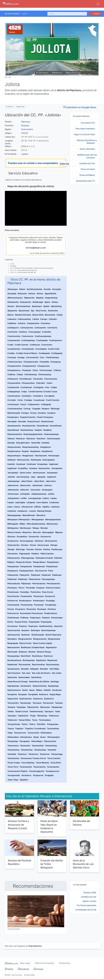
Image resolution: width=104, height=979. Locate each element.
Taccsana (36, 703)
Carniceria (52, 327)
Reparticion (51, 647)
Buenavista (50, 315)
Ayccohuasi (24, 310)
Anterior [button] (10, 106)
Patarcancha (34, 579)
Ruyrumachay (38, 664)
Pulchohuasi (13, 617)
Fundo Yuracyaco (45, 417)
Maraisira (40, 515)
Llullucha (55, 507)
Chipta (20, 374)
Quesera (25, 630)
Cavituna (23, 332)
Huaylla (25, 451)
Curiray (27, 408)
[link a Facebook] (23, 969)
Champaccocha (30, 362)
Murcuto (37, 532)
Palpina (10, 562)
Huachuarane (47, 421)
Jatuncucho (25, 485)
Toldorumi (12, 720)
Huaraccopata (53, 438)
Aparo (47, 302)
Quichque (35, 630)
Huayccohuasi (14, 447)
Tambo (10, 711)
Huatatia (45, 443)
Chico (35, 370)
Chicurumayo (45, 370)
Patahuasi (35, 575)
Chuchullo (38, 379)
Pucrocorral (13, 613)
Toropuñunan (13, 724)
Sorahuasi (57, 690)
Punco (10, 622)
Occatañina (22, 536)
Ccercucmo (46, 344)
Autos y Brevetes (87, 149)
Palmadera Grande (44, 558)
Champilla (44, 362)
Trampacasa (52, 724)
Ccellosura (35, 344)
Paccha (38, 549)
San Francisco (14, 673)
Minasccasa (52, 524)
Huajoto (38, 430)
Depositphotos (35, 946)
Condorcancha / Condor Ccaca (42, 391)
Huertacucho (41, 455)
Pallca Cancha (47, 553)
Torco (35, 720)
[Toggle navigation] (98, 3)
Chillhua (11, 374)
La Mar (24, 498)
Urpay (36, 737)
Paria (50, 570)
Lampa (53, 498)
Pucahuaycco (25, 600)
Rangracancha (25, 639)
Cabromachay (24, 319)
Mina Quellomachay (36, 524)
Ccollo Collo (53, 349)
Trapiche (19, 728)
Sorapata (22, 694)
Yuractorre (26, 775)
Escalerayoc (13, 417)
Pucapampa (50, 605)
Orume (33, 545)
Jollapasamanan (38, 494)
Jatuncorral (12, 485)
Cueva (23, 404)
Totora (25, 724)
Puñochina (36, 592)
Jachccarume (39, 472)
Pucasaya (41, 609)
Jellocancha (13, 489)
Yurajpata (49, 775)
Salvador (44, 669)
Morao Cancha (14, 532)
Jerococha (35, 489)
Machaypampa (14, 515)
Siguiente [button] (19, 106)
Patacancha (12, 575)
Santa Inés (12, 677)
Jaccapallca (56, 468)
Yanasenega (57, 754)
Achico (40, 293)
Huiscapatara (48, 460)
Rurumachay (24, 664)
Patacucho (25, 575)
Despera (45, 408)
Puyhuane (33, 626)
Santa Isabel (24, 677)
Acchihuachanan (34, 289)
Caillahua (11, 323)
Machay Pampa (44, 511)
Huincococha (23, 460)
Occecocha (34, 536)
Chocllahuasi (25, 379)
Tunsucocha (33, 733)
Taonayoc (48, 711)
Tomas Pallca (24, 720)
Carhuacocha (26, 327)
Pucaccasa (38, 596)
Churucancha (50, 379)
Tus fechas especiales (86, 905)
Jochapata (25, 494)
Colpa (24, 391)
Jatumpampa (13, 481)
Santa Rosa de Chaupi (17, 681)
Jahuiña (11, 477)
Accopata (56, 289)
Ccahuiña (46, 332)
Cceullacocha (13, 349)
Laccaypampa (34, 498)
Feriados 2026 (90, 892)
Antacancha (13, 302)
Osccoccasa (43, 545)
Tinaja (32, 715)
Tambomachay (36, 711)
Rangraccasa (54, 639)
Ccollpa (11, 353)
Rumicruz (48, 656)
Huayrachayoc (14, 455)
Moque (36, 528)
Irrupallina (23, 468)
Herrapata (12, 421)
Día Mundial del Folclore (81, 823)
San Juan (26, 673)
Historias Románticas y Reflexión (87, 141)
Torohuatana (45, 720)
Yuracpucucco (52, 771)
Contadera (26, 396)
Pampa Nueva (39, 562)
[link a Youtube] (38, 969)
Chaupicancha (14, 366)
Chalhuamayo (52, 357)
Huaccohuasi (33, 421)
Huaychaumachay (30, 447)
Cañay (60, 315)
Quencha (58, 626)
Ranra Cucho (26, 643)
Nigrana (59, 532)
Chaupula (26, 370)
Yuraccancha (26, 767)
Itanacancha (44, 468)
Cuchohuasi (13, 404)
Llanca (17, 507)
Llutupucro (22, 511)
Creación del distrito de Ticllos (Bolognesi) (51, 864)
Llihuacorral (27, 507)
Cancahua (45, 323)
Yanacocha (25, 745)
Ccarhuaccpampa (43, 336)
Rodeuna (23, 652)
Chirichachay (30, 374)
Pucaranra (20, 609)
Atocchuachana (23, 306)
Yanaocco (22, 754)
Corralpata (49, 396)
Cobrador (40, 383)
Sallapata (34, 669)
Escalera (42, 413)
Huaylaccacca (13, 451)
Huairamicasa (26, 430)
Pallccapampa (27, 558)
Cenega (21, 357)
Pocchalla (30, 588)
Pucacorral (50, 596)
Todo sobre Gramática (85, 128)
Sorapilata (33, 694)
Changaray (55, 362)
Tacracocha (48, 703)
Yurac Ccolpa (13, 762)
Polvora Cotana (53, 588)
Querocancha (13, 630)
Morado (44, 528)
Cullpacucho (34, 404)
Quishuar (25, 634)
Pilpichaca (25, 121)
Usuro (43, 737)
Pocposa (40, 588)
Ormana (24, 545)
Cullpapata (46, 404)
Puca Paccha (13, 596)
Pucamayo (39, 605)
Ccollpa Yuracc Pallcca (26, 353)
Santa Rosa (36, 677)
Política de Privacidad (44, 963)
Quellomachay (46, 626)
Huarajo (11, 443)
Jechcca (48, 485)
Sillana (39, 690)
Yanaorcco (33, 754)
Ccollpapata (44, 353)
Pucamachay (13, 605)
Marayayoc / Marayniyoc (18, 519)
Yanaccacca (13, 745)
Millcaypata (12, 524)
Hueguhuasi (27, 455)
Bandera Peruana (23, 315)
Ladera (46, 498)
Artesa (55, 302)
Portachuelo (13, 592)
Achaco (31, 293)
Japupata (41, 477)
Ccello (10, 344)
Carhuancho (40, 327)
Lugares (24, 154)
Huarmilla (35, 443)
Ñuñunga (55, 408)
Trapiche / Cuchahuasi (35, 728)
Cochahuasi (26, 387)
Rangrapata (12, 643)
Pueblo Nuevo (50, 613)
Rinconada (12, 652)
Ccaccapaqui (34, 332)
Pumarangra (57, 617)
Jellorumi (24, 489)
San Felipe (54, 669)
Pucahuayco (39, 600)
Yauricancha (13, 758)
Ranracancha (13, 647)
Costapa (28, 400)
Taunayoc (12, 715)
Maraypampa (38, 519)
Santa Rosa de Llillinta (39, 681)
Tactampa (21, 707)
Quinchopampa (48, 630)
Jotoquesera (13, 498)
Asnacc (10, 306)
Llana (9, 507)
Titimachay (42, 715)
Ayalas (46, 306)
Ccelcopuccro (55, 340)
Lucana (32, 511)
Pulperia (46, 617)
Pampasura (12, 570)
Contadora (38, 396)
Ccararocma (27, 336)
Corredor (11, 400)
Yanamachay (38, 745)
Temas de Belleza (87, 175)
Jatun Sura (51, 481)
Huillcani (11, 460)
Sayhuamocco (14, 690)
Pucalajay (50, 600)
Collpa (54, 387)
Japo (33, 477)
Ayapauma (12, 310)
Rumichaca (37, 656)
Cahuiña (53, 319)
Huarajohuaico (23, 443)
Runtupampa (29, 660)
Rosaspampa (13, 656)
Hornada (22, 421)
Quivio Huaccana (53, 634)
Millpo (22, 524)
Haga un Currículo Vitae (84, 134)
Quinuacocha (13, 634)
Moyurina (26, 532)
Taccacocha (13, 703)
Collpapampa (13, 391)
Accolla (47, 289)
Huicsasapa (53, 455)
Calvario (21, 323)
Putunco (23, 626)
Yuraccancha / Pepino (17, 771)
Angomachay (51, 298)
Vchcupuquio (53, 737)
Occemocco (13, 541)
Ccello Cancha (21, 344)
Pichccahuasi (13, 583)
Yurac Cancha (53, 758)
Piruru (21, 588)
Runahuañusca (14, 660)
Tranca (10, 728)
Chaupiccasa (43, 366)
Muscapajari (48, 532)
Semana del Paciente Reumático (19, 862)
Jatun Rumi (39, 481)
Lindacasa (54, 502)
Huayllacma (47, 451)
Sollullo (47, 690)
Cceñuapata (42, 340)
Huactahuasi (42, 425)
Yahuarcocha (50, 741)
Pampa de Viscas (23, 562)
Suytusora (38, 698)
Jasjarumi (51, 477)
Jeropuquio (47, 489)
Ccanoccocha (13, 336)
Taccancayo (25, 703)
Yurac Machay (27, 762)
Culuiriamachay (14, 408)
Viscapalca (25, 741)
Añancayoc (12, 289)
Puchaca (52, 609)
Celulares (96, 14)
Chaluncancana (14, 362)
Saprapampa (13, 686)
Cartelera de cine (88, 897)
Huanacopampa (51, 434)
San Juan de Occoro (41, 673)
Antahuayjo (37, 302)
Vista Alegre (36, 741)
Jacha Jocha (25, 472)
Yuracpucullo (13, 775)
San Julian (56, 673)
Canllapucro (13, 327)
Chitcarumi (12, 379)
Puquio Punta (21, 622)
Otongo (53, 545)
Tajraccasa (45, 707)
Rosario (32, 652)
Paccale (30, 549)
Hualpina (47, 430)
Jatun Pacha (26, 481)
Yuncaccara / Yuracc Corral (33, 758)
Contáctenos (64, 963)
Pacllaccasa (56, 549)
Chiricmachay (44, 374)
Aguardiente (50, 293)
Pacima (46, 549)
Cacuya (43, 319)
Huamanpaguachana (33, 434)
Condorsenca (13, 396)
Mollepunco (13, 528)
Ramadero (12, 639)
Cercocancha (32, 357)
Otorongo (20, 549)
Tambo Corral (21, 711)
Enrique (25, 413)
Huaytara (25, 125)
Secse (32, 690)
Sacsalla (25, 669)
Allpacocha (29, 298)
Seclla (25, 690)
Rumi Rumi (26, 656)
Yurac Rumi (55, 762)
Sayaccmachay (40, 686)
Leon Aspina (42, 502)
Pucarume (31, 609)
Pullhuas (24, 617)
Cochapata (38, 387)
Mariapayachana (53, 519)
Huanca (10, 438)
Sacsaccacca (13, 669)
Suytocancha (25, 698)
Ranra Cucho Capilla (42, 643)
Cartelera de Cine (87, 163)
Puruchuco (12, 626)
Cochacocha (13, 387)
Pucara (10, 609)
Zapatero (24, 779)
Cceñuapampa (28, 340)
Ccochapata (41, 349)
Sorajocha (12, 694)
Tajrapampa (56, 707)
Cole (47, 387)
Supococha (12, 698)
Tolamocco (54, 715)
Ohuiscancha (51, 541)
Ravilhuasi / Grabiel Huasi (33, 647)
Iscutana (33, 468)
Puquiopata (34, 622)
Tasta (57, 711)
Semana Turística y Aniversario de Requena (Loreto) (18, 825)
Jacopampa (52, 472)
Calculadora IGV (88, 123)
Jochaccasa (13, 494)
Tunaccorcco (20, 733)
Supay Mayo (55, 694)
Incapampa (42, 464)
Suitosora (43, 694)
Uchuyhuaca (26, 737)
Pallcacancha (13, 558)
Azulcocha (53, 310)
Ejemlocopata (13, 413)
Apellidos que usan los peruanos (87, 156)
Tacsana (59, 703)
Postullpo (24, 592)
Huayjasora (45, 447)
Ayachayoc (37, 306)
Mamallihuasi (28, 515)
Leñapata (31, 502)
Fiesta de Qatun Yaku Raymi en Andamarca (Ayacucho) (49, 826)
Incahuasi (20, 464)
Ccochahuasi (28, 349)
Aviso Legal (25, 963)
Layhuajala (20, 502)
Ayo (32, 310)
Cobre (49, 383)
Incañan (11, 464)
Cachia (35, 319)
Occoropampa (26, 541)
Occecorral (45, 536)
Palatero (35, 553)
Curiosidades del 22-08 (85, 909)
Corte (20, 400)
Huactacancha (14, 425)
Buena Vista (37, 315)
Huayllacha (35, 451)
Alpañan (40, 298)
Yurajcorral (38, 775)
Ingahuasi (53, 464)
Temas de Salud (88, 169)
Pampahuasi (13, 566)
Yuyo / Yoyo (12, 779)
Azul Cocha (41, 310)
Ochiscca (39, 541)
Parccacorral (41, 570)
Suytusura (49, 698)
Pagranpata (24, 553)
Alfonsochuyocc (15, 298)
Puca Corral (47, 592)
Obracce (11, 536)
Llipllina (46, 507)
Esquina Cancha (27, 417)
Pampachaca (53, 562)
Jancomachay (22, 477)
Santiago (55, 681)
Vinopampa (12, 741)
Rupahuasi (41, 660)
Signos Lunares (89, 901)
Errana (33, 413)
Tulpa (10, 733)
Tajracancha (32, 707)
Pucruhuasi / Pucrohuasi (31, 613)
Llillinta (37, 507)
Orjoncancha (13, 545)
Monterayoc (25, 528)
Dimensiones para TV (85, 181)
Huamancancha (14, 434)
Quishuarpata (37, 634)
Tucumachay (53, 728)
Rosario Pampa (44, 652)
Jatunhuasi (37, 485)
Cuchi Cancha (52, 400)
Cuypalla (36, 408)
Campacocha (33, 323)
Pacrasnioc (12, 553)
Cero (42, 357)
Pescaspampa (48, 579)
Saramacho (26, 686)
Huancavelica (27, 129)
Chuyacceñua (13, 383)
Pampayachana (26, 570)
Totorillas (41, 724)
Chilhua (57, 370)
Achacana (22, 293)
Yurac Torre (12, 767)
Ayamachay (56, 306)
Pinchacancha (39, 583)
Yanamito (51, 750)
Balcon (10, 315)
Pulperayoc (35, 617)
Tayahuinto (23, 715)
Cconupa (11, 357)
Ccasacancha (13, 340)
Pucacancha (26, 596)
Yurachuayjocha (36, 771)
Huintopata (36, 460)
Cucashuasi (39, 400)
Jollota (51, 494)
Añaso (22, 289)
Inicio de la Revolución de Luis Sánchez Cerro (83, 864)
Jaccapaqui (12, 472)
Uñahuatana (46, 733)
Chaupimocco (14, 370)
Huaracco (20, 438)
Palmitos (58, 558)
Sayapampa (53, 686)
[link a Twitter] (9, 969)
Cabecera (11, 319)
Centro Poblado (13, 14)
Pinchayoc (12, 588)
